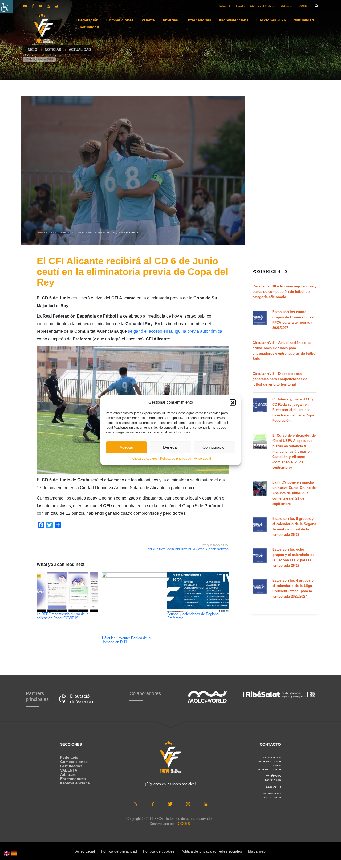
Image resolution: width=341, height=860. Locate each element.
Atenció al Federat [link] (262, 6)
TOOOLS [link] (183, 824)
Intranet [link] (224, 6)
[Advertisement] (284, 181)
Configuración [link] (214, 447)
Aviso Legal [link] (202, 458)
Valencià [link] (286, 6)
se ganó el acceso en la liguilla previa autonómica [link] (175, 331)
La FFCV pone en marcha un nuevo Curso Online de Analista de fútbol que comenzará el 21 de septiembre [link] (294, 493)
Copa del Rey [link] (177, 549)
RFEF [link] (212, 549)
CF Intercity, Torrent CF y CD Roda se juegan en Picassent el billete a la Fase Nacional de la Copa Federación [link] (293, 410)
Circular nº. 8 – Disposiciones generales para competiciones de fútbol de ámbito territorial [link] (280, 379)
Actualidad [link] (107, 232)
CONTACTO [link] (273, 786)
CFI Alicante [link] (157, 549)
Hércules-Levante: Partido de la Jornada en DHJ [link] (126, 640)
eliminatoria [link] (197, 549)
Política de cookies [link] (143, 458)
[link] (6, 6)
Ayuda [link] (240, 6)
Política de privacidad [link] (175, 458)
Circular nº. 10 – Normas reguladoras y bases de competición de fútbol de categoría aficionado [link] (284, 291)
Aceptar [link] (126, 447)
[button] (232, 402)
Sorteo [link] (223, 549)
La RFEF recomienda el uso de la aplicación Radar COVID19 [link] (62, 616)
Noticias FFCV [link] (128, 232)
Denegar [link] (170, 447)
